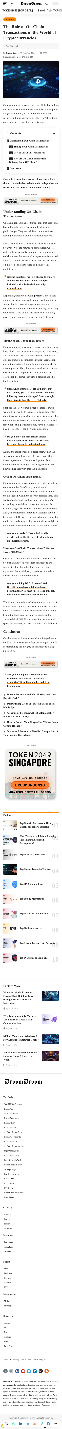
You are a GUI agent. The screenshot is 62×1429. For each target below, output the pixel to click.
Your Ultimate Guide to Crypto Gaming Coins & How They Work (20, 1056)
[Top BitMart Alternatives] (10, 854)
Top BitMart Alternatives (32, 854)
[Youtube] (23, 1371)
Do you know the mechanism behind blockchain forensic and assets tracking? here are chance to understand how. (29, 440)
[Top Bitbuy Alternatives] (10, 899)
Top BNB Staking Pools (31, 884)
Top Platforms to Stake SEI (33, 958)
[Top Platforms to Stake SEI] (10, 958)
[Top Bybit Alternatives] (10, 928)
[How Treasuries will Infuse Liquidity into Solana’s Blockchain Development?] (10, 840)
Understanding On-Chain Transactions (29, 141)
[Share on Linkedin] (20, 1423)
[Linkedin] (35, 1371)
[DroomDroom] (31, 3)
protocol (38, 295)
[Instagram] (41, 1371)
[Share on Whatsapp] (13, 1423)
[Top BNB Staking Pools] (10, 884)
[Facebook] (17, 1371)
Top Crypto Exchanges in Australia (37, 943)
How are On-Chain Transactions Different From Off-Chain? (27, 160)
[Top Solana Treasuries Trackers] (10, 869)
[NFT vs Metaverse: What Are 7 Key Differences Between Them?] (50, 1039)
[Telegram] (29, 1371)
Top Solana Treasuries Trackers (35, 869)
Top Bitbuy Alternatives (32, 899)
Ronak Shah (11, 53)
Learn (10, 19)
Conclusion (15, 168)
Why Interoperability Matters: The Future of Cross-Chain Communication (19, 1020)
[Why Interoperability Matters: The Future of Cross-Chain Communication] (50, 1019)
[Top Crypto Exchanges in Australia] (10, 943)
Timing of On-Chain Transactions (31, 146)
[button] (6, 3)
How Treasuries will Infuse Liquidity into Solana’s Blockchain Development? (38, 840)
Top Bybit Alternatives (31, 928)
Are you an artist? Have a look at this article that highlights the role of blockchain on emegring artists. (30, 537)
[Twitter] (5, 1371)
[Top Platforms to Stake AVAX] (10, 913)
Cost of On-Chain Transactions (29, 152)
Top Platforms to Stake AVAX (35, 913)
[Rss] (46, 1371)
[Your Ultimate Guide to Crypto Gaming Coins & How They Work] (50, 1056)
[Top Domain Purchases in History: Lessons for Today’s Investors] (10, 825)
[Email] (34, 1423)
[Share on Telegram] (27, 1423)
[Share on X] (6, 1423)
